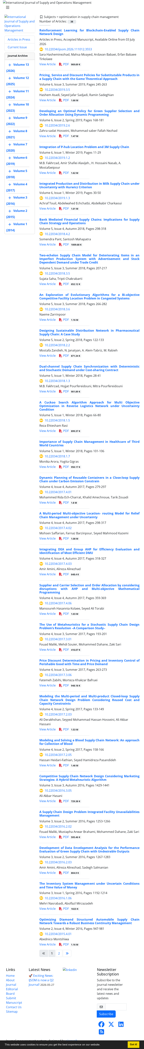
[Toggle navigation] (71, 7)
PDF (71, 64)
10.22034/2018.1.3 (57, 381)
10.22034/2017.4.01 (58, 492)
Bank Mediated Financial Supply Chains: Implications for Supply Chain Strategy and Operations (89, 221)
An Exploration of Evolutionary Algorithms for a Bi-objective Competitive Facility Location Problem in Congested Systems (89, 296)
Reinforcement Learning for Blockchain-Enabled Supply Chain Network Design (89, 32)
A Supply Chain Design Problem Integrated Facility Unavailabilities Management (89, 813)
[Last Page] (67, 953)
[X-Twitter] (111, 1025)
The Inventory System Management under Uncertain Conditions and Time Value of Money (89, 885)
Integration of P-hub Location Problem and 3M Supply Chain (84, 147)
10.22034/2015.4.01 (58, 934)
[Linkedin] (70, 970)
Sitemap (12, 1012)
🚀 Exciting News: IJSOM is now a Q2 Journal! (41, 980)
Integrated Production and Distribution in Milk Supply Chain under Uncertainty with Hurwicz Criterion (89, 185)
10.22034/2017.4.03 (58, 564)
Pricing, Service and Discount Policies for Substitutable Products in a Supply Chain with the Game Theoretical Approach (89, 77)
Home (10, 976)
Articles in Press (19, 39)
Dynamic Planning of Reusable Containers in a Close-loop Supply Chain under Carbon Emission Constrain (89, 479)
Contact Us (14, 1007)
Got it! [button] (133, 1044)
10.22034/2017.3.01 (58, 639)
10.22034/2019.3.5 (57, 90)
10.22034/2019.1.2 (57, 158)
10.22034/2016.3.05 (58, 790)
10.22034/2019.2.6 (57, 125)
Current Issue (17, 47)
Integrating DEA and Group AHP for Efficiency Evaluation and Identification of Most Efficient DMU (89, 551)
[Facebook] (101, 1025)
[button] (101, 1045)
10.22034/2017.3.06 (58, 675)
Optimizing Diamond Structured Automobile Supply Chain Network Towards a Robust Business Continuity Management (89, 921)
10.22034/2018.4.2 (57, 234)
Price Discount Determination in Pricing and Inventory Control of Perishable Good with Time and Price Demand (89, 662)
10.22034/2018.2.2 (57, 345)
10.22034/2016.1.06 (58, 898)
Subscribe (106, 1014)
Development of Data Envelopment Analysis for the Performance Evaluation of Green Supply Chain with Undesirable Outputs (89, 849)
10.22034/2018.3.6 (57, 309)
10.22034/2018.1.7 (57, 456)
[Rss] (101, 1033)
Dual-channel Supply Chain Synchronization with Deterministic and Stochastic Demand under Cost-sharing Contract (89, 368)
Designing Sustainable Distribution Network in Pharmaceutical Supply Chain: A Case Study (89, 332)
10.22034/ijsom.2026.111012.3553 (68, 49)
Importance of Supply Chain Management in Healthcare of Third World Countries (89, 443)
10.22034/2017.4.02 (58, 528)
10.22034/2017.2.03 (58, 714)
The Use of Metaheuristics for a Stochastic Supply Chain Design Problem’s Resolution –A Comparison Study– (89, 626)
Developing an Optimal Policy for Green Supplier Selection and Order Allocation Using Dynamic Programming (89, 113)
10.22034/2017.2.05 (58, 755)
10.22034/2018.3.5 (57, 273)
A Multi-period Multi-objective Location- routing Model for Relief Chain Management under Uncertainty (89, 515)
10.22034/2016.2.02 (58, 826)
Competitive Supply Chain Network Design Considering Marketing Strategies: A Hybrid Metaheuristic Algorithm (89, 778)
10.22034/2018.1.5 (57, 420)
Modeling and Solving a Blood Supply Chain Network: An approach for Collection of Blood (89, 742)
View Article (47, 64)
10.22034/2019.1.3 (57, 198)
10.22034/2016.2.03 (58, 862)
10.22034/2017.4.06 (58, 603)
